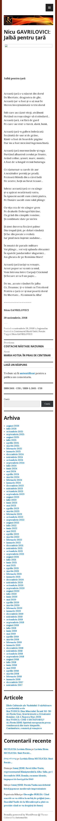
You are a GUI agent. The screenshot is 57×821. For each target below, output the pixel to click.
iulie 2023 (11, 500)
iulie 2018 (11, 662)
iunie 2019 (11, 631)
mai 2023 (11, 505)
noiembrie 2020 (14, 582)
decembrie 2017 (14, 682)
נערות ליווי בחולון (10, 758)
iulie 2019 (11, 628)
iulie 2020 (11, 594)
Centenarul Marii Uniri (26, 331)
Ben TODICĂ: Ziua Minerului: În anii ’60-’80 (28, 711)
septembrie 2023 (15, 494)
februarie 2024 (14, 480)
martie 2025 (12, 445)
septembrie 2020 (15, 588)
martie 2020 (12, 605)
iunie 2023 (11, 502)
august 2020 (12, 591)
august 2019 (12, 625)
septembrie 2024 (15, 463)
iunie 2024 (11, 468)
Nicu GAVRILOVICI (22, 334)
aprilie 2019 (12, 636)
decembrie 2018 (14, 648)
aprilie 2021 (12, 568)
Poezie (41, 331)
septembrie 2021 (15, 554)
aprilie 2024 (12, 474)
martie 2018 (12, 673)
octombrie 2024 (14, 460)
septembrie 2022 (15, 520)
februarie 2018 (14, 676)
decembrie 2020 (15, 579)
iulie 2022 (11, 525)
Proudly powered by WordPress (20, 814)
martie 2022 (12, 537)
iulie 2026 (11, 428)
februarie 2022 (14, 539)
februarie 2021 (14, 574)
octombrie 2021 (14, 551)
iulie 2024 (11, 465)
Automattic (21, 817)
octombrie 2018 (14, 653)
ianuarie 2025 (13, 451)
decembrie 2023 (15, 485)
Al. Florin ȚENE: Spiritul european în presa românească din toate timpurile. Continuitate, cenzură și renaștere (28, 725)
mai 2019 (11, 633)
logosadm (42, 328)
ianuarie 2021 (13, 577)
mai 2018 (11, 668)
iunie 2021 (11, 562)
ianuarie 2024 (13, 482)
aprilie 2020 (12, 602)
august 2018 (12, 659)
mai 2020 (11, 599)
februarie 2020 (14, 608)
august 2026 (12, 426)
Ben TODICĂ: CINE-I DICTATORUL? (25, 719)
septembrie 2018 (15, 656)
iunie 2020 (11, 596)
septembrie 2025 (15, 434)
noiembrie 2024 (14, 457)
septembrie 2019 (15, 622)
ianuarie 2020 (13, 611)
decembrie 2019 (14, 614)
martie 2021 (12, 571)
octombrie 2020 (14, 585)
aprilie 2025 (12, 443)
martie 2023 (12, 511)
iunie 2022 (11, 528)
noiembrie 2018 (14, 651)
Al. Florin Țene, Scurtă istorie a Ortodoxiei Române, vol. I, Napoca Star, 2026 (28, 715)
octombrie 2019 (14, 619)
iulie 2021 (11, 559)
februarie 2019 (14, 642)
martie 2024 (12, 477)
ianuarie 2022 (13, 542)
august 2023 (12, 497)
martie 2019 (12, 639)
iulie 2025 (11, 440)
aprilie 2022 (12, 534)
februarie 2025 (14, 448)
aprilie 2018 (12, 671)
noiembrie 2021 (14, 548)
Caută (7, 399)
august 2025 (12, 437)
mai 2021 (11, 565)
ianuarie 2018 (13, 679)
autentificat (27, 373)
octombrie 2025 (14, 431)
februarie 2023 (14, 514)
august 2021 (12, 557)
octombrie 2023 (14, 491)
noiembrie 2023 (14, 488)
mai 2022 (11, 531)
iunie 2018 (11, 665)
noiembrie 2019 (14, 616)
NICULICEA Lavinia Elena (17, 749)
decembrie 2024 (15, 454)
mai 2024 (11, 471)
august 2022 (12, 522)
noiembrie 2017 (14, 685)
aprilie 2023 (12, 508)
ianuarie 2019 (13, 645)
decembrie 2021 (14, 545)
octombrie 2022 (14, 517)
